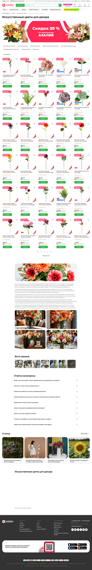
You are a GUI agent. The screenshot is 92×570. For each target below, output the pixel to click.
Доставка (41, 1)
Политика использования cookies (69, 563)
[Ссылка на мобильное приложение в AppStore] (72, 544)
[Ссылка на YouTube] (86, 529)
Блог (73, 1)
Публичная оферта (11, 563)
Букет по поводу (33, 9)
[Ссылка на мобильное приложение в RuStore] (72, 548)
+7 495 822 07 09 (13, 1)
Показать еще (45, 255)
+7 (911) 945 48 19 (85, 521)
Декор (23, 9)
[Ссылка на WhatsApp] (83, 529)
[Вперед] (54, 251)
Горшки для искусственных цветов (50, 46)
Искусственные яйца (35, 46)
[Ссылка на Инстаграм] (75, 529)
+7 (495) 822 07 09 (75, 521)
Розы (4, 9)
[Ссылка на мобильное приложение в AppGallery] (82, 548)
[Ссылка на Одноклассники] (81, 529)
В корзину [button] (7, 86)
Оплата (45, 1)
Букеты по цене (14, 9)
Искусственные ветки (23, 46)
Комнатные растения (55, 9)
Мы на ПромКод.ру (81, 563)
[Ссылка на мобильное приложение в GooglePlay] (82, 544)
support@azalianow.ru (76, 526)
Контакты (50, 1)
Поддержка (55, 1)
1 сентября (44, 9)
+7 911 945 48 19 (20, 1)
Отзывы (4, 1)
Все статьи (84, 433)
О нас (36, 1)
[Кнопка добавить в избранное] (16, 59)
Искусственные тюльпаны (9, 46)
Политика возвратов (20, 563)
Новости (69, 1)
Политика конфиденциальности (54, 563)
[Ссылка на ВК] (78, 529)
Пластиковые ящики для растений (11, 49)
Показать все (36, 49)
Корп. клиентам (62, 1)
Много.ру (78, 1)
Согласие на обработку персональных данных (36, 563)
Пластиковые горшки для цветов (68, 46)
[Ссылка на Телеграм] (72, 529)
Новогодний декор (26, 49)
